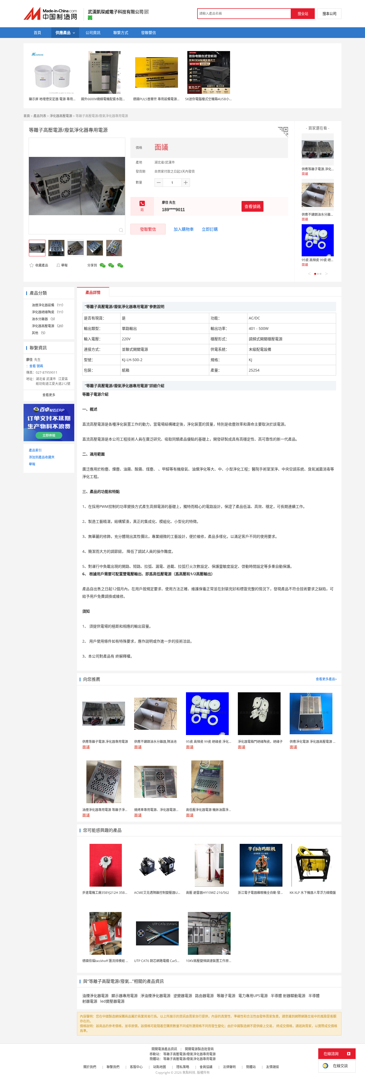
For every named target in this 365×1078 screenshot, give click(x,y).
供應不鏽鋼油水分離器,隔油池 (323, 214)
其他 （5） (39, 333)
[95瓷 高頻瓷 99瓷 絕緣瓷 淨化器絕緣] (318, 240)
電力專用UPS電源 (253, 995)
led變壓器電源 (112, 1001)
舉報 (64, 265)
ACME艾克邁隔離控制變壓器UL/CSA (160, 892)
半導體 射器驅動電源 (288, 995)
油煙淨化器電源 (95, 995)
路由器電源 (204, 995)
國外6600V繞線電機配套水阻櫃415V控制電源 (113, 99)
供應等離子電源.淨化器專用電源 (324, 169)
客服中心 (136, 1067)
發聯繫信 (148, 229)
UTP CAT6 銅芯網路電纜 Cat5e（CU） (162, 961)
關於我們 (89, 1067)
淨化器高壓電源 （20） (48, 326)
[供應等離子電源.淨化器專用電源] (318, 149)
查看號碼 (252, 206)
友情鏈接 (272, 1067)
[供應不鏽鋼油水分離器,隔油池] (318, 195)
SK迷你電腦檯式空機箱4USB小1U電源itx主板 (217, 99)
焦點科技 (189, 1072)
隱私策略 (182, 1067)
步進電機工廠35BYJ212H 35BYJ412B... (110, 892)
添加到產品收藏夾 (42, 457)
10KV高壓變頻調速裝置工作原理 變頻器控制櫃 (219, 961)
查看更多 (48, 395)
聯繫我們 (113, 1067)
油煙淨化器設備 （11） (48, 305)
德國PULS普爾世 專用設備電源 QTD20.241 (164, 99)
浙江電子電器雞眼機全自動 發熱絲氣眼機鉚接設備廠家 (277, 892)
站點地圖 (159, 1067)
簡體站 (251, 1067)
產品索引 (35, 450)
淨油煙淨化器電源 (155, 995)
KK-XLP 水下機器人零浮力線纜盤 (313, 892)
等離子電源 (226, 995)
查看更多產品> (326, 679)
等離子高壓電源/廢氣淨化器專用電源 (189, 1054)
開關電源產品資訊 (164, 1049)
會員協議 (206, 1067)
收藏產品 (41, 265)
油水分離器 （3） (44, 319)
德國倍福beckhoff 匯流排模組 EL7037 (109, 961)
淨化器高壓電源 (61, 116)
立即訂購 (210, 229)
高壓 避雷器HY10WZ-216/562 (207, 892)
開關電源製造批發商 (199, 1049)
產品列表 (39, 116)
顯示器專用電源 (124, 995)
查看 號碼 (36, 366)
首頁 (27, 116)
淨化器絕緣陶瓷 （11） (48, 312)
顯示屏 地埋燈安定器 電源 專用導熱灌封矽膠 (60, 99)
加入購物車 (184, 229)
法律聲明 (229, 1067)
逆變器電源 (182, 995)
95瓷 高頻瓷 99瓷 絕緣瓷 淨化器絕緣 (328, 260)
